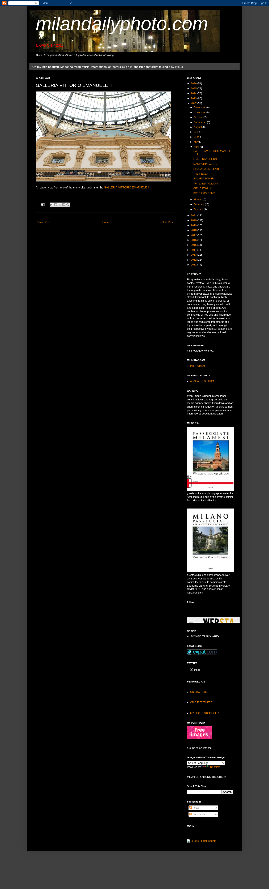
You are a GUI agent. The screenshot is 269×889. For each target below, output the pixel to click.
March (198, 199)
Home (105, 222)
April (197, 146)
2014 (194, 249)
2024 (194, 93)
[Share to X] (60, 205)
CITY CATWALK (202, 188)
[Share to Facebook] (64, 205)
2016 (194, 240)
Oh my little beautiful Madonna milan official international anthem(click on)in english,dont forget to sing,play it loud (107, 66)
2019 (194, 225)
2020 (194, 220)
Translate (215, 767)
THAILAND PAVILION (205, 183)
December (200, 107)
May (196, 141)
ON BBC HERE (199, 691)
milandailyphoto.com (122, 23)
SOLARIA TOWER (203, 178)
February (199, 204)
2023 (194, 98)
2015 (194, 244)
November (200, 112)
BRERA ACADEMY (204, 193)
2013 (194, 254)
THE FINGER (200, 173)
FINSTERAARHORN (205, 159)
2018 (194, 230)
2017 (194, 235)
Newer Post (43, 222)
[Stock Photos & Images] (199, 738)
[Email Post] (42, 204)
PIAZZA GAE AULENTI (206, 168)
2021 (194, 215)
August (198, 127)
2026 (194, 83)
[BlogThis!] (56, 205)
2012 (194, 259)
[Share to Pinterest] (68, 205)
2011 (194, 264)
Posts (195, 807)
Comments (198, 814)
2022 (194, 103)
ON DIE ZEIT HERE (201, 702)
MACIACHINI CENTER (206, 163)
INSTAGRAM (197, 365)
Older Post (167, 222)
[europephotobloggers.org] (201, 840)
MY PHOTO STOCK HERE (205, 713)
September (200, 122)
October (198, 117)
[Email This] (52, 205)
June (197, 137)
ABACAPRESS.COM (202, 381)
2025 (194, 88)
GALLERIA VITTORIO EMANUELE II (127, 187)
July (196, 132)
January (199, 209)
